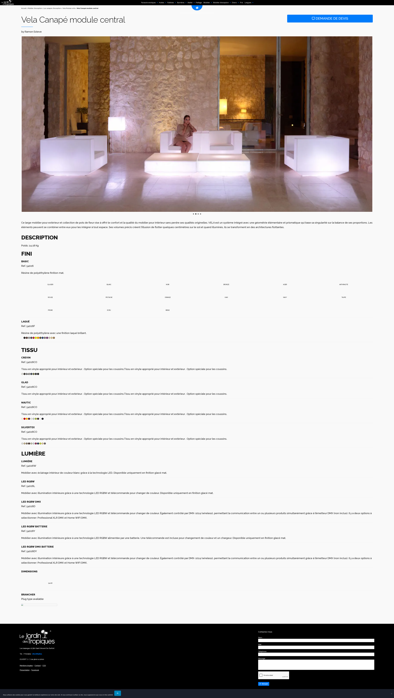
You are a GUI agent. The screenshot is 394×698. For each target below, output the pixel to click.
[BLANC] (109, 278)
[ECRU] (109, 304)
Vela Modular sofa (68, 8)
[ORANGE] (168, 291)
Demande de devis (331, 18)
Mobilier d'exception (35, 8)
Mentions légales (26, 666)
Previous (19, 124)
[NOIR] (168, 278)
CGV (44, 666)
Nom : (261, 637)
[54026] (50, 577)
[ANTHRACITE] (344, 278)
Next (375, 124)
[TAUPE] (344, 291)
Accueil (23, 8)
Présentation (25, 670)
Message (262, 658)
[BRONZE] (226, 278)
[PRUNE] (50, 304)
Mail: (260, 644)
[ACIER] (285, 278)
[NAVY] (285, 291)
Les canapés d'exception (52, 8)
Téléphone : (263, 651)
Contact (38, 666)
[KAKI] (226, 291)
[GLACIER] (50, 278)
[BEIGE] (168, 304)
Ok (117, 693)
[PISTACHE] (109, 291)
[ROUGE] (50, 291)
